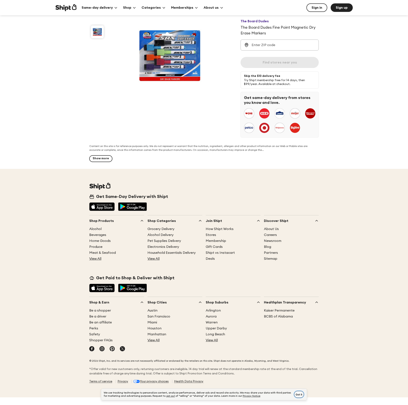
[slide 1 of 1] (97, 31)
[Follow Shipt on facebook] (91, 349)
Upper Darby (216, 328)
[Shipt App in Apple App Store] (102, 207)
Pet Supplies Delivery (164, 241)
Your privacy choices (154, 381)
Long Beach (215, 334)
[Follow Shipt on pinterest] (112, 349)
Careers (270, 235)
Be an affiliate (100, 322)
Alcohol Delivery (160, 235)
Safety (94, 334)
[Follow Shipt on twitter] (122, 349)
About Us (271, 229)
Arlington (213, 310)
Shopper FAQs (101, 340)
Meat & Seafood (102, 252)
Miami (152, 322)
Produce (95, 246)
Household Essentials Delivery (171, 252)
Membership (216, 241)
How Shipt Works (220, 229)
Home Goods (100, 241)
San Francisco (158, 316)
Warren (212, 322)
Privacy (123, 381)
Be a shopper (100, 310)
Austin (152, 310)
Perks (93, 328)
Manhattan (156, 334)
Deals (210, 258)
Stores (211, 235)
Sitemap (270, 258)
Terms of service (100, 381)
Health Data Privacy (188, 381)
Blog (267, 246)
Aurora (211, 316)
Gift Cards (214, 246)
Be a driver (97, 316)
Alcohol (95, 229)
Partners (271, 252)
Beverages (97, 235)
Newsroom (272, 241)
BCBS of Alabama (278, 316)
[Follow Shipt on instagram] (102, 349)
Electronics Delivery (163, 246)
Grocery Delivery (160, 229)
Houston (154, 328)
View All (95, 258)
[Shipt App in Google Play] (132, 207)
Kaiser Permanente (279, 310)
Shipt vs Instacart (220, 252)
